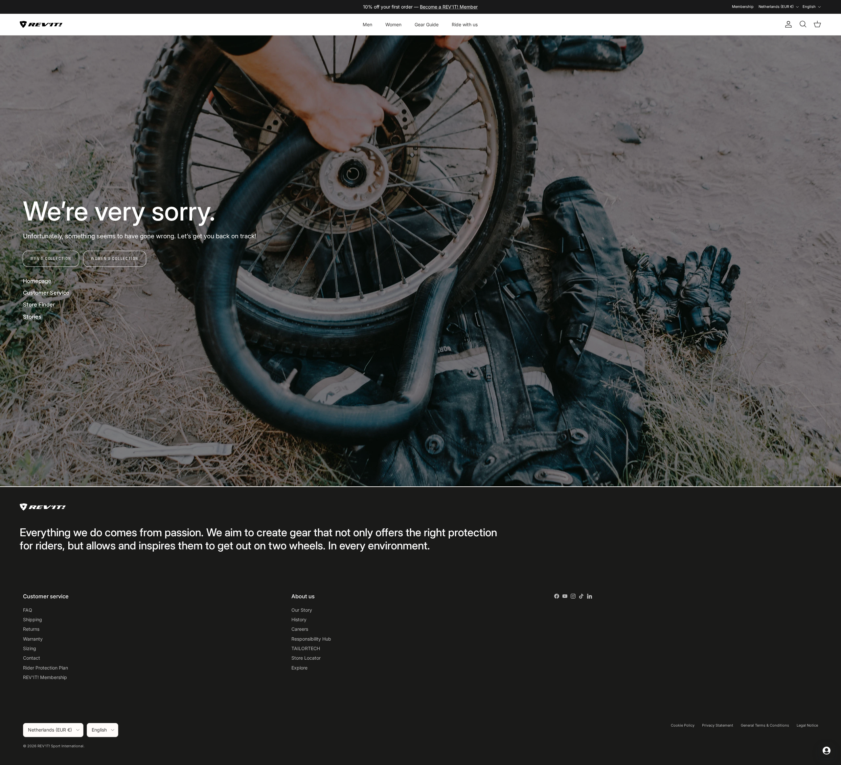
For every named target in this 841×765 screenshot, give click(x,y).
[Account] (787, 24)
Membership (743, 6)
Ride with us (465, 24)
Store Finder (39, 304)
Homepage (37, 281)
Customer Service (46, 292)
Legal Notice (807, 725)
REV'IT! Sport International (60, 746)
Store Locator (306, 658)
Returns (31, 629)
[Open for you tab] (826, 750)
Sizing (29, 648)
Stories (32, 316)
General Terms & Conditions (765, 725)
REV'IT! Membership (45, 677)
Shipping (32, 619)
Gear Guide (427, 24)
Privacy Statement (717, 725)
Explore (299, 667)
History (299, 619)
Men (367, 24)
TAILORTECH (305, 648)
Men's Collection (51, 258)
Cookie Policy (682, 725)
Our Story (301, 610)
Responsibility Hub (311, 639)
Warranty (33, 639)
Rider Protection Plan (45, 667)
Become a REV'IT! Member (449, 7)
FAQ (27, 610)
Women (393, 24)
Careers (299, 629)
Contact (31, 658)
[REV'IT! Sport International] (41, 24)
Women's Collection (114, 258)
